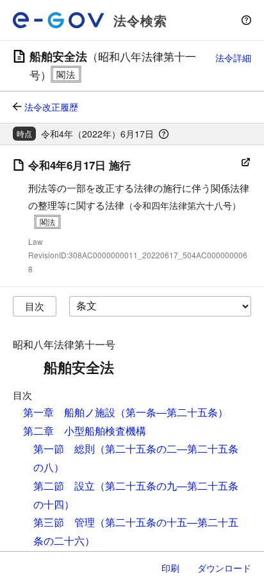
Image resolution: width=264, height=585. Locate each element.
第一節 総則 (64, 448)
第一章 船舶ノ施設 (69, 412)
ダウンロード (224, 567)
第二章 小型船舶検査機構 (84, 430)
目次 (34, 306)
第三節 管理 (64, 522)
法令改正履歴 (51, 106)
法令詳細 (233, 57)
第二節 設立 (64, 485)
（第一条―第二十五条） (171, 412)
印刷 (170, 567)
